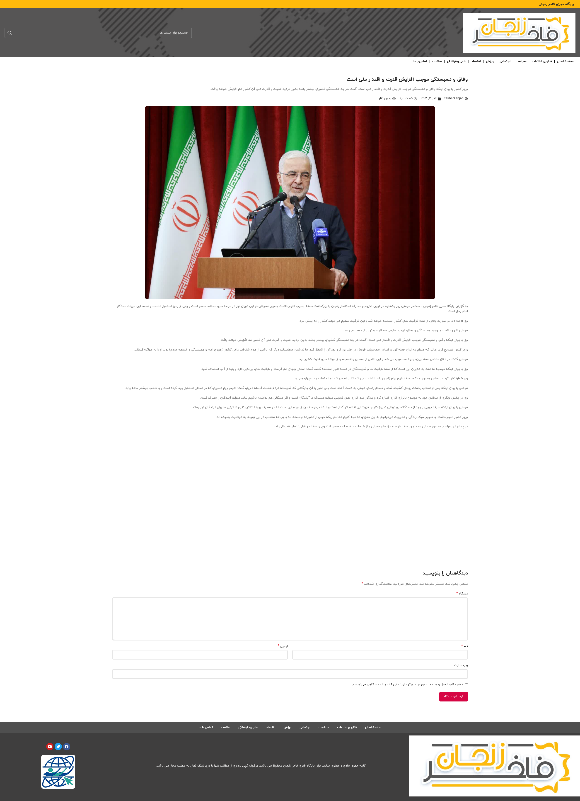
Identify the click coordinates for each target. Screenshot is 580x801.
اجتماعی (505, 61)
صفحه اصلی (565, 61)
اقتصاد (476, 61)
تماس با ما (420, 61)
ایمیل (283, 646)
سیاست (521, 61)
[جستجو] (10, 33)
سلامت (437, 61)
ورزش (490, 61)
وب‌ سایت (461, 665)
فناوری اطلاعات (542, 61)
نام (464, 646)
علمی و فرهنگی (456, 61)
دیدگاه (462, 593)
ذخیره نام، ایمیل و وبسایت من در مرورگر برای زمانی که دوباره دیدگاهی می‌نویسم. (407, 684)
